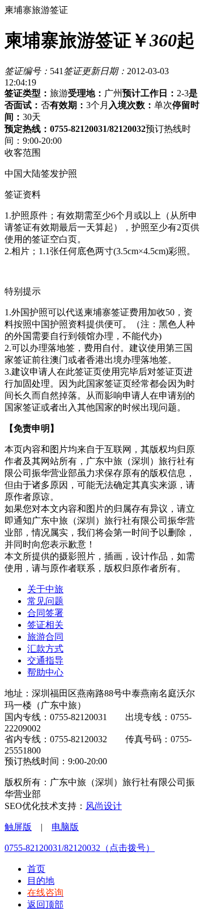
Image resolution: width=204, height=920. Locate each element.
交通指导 (45, 660)
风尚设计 (104, 806)
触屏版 (18, 827)
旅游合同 (45, 636)
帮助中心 (45, 672)
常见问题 (45, 601)
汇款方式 (45, 648)
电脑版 (65, 827)
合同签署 (45, 613)
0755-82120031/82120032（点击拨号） (80, 848)
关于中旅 (45, 589)
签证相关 (45, 625)
